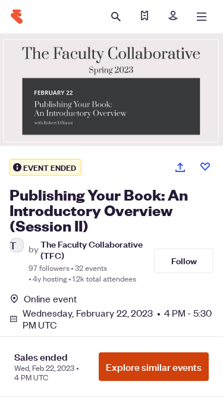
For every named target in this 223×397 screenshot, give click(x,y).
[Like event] (205, 166)
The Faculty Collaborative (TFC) (91, 249)
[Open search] (116, 16)
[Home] (17, 17)
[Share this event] (180, 167)
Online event (50, 299)
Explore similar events (154, 366)
